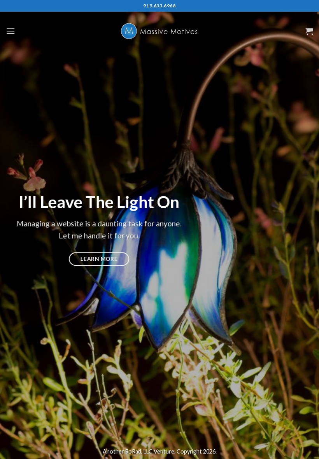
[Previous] (16, 229)
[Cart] (309, 31)
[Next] (303, 229)
